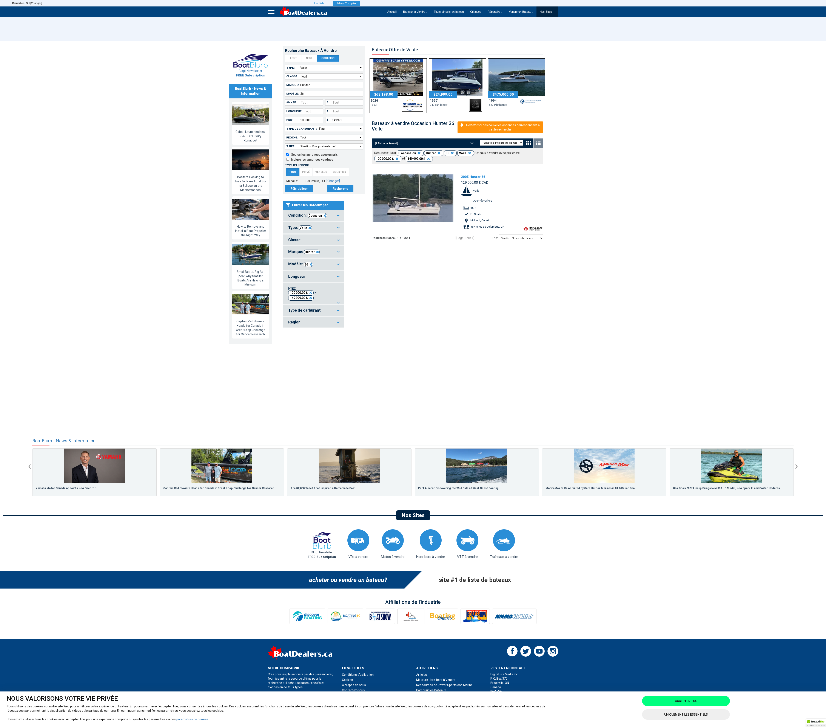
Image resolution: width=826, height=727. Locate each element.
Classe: (292, 76)
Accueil (392, 11)
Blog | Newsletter (250, 73)
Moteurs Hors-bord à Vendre (435, 680)
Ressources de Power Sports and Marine (444, 685)
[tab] (313, 215)
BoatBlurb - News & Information (64, 440)
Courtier (339, 172)
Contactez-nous (353, 690)
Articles (421, 674)
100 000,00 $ (299, 292)
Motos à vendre (393, 557)
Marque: (292, 85)
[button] (816, 723)
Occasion (327, 58)
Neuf (309, 58)
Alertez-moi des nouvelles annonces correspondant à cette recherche (503, 127)
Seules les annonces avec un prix (313, 154)
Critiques (475, 11)
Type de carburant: (301, 128)
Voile (303, 228)
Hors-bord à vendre (430, 557)
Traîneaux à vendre (504, 557)
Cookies (347, 680)
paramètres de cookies (192, 719)
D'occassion (407, 153)
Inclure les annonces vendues (311, 159)
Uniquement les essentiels (686, 714)
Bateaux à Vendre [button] (414, 11)
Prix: (289, 120)
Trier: (290, 146)
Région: (292, 137)
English (319, 3)
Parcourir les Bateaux (431, 690)
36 (306, 264)
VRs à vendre (358, 557)
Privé (306, 172)
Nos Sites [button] (546, 11)
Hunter (310, 252)
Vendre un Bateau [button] (520, 11)
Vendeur (321, 172)
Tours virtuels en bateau (449, 11)
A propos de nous (354, 685)
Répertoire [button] (494, 11)
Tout (293, 58)
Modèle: (292, 93)
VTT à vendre (467, 557)
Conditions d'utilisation (358, 674)
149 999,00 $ (299, 298)
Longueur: (294, 111)
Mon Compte (346, 3)
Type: (290, 67)
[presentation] (29, 466)
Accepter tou (686, 701)
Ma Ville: (292, 181)
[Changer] (27, 3)
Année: (291, 102)
